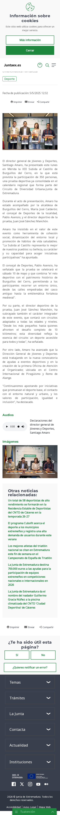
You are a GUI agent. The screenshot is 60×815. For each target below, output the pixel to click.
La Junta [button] (17, 713)
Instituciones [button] (21, 761)
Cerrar (30, 50)
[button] (40, 65)
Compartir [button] (44, 101)
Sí (17, 655)
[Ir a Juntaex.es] (11, 65)
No (43, 655)
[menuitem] (14, 784)
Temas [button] (15, 682)
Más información (30, 40)
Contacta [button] (17, 729)
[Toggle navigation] (25, 65)
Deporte (9, 79)
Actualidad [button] (19, 745)
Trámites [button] (17, 697)
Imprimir (17, 101)
